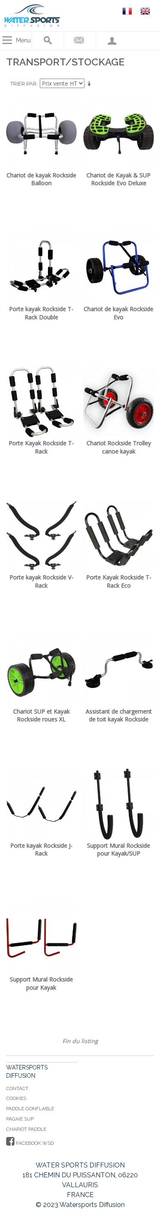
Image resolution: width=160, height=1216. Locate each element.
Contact (17, 1088)
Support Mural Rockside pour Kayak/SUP (118, 850)
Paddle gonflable (30, 1108)
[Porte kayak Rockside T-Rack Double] (41, 268)
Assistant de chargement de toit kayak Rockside (119, 715)
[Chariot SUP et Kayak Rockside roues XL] (41, 670)
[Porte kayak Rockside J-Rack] (41, 804)
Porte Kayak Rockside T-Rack (41, 447)
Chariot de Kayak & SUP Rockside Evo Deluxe (119, 179)
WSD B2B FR (128, 10)
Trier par (23, 84)
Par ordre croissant (91, 84)
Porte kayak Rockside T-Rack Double (41, 313)
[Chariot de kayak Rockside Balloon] (41, 133)
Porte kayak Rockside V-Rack (41, 581)
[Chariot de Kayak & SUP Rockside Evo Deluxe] (118, 133)
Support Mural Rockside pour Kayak (41, 983)
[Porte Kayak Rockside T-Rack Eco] (118, 535)
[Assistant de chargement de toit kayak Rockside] (118, 670)
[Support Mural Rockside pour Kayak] (41, 938)
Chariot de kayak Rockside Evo (118, 313)
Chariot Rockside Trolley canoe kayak (119, 447)
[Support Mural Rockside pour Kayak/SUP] (118, 804)
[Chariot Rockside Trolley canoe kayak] (118, 401)
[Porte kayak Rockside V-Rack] (41, 535)
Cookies (16, 1098)
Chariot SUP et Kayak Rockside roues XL (41, 715)
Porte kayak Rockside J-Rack (41, 850)
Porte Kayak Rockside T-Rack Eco (118, 581)
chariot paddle (26, 1129)
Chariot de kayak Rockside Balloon (41, 179)
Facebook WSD (34, 1143)
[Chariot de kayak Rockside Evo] (118, 268)
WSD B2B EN (146, 10)
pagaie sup (20, 1119)
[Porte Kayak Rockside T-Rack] (41, 401)
